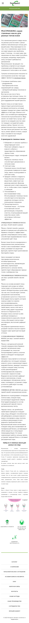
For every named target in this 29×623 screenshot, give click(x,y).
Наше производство (15, 601)
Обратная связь (14, 586)
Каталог (14, 562)
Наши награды (15, 596)
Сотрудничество (14, 606)
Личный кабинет (14, 611)
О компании (14, 567)
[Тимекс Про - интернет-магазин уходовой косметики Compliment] (15, 3)
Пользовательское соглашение (14, 571)
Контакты (14, 591)
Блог (14, 581)
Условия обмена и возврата (14, 576)
